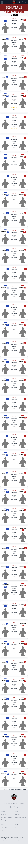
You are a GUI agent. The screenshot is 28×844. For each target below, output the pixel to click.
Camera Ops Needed (20, 817)
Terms (16, 827)
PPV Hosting (4, 814)
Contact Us (4, 827)
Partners (17, 814)
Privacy (17, 824)
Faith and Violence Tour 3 (14, 12)
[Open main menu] (2, 2)
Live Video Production (6, 817)
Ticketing (3, 820)
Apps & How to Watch (6, 830)
